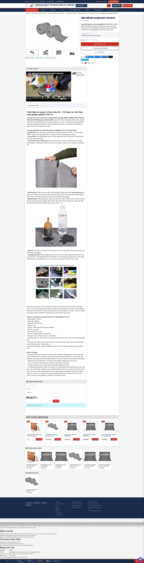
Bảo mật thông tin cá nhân (94, 510)
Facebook (90, 56)
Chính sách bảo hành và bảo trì (94, 505)
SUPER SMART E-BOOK (60, 503)
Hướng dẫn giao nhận (76, 505)
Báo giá (39, 439)
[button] (117, 430)
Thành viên (58, 509)
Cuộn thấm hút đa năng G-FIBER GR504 (46, 465)
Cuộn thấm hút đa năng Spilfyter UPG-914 (75, 465)
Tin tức (57, 505)
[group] (52, 32)
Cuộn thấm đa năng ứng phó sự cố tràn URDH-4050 (104, 465)
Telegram (86, 59)
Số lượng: (83, 40)
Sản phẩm (58, 501)
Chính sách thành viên (93, 501)
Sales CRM (117, 5)
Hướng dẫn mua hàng (76, 501)
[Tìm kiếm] (109, 5)
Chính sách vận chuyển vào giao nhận (95, 508)
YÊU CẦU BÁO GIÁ (100, 44)
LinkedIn (105, 56)
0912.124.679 (100, 1)
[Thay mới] (37, 397)
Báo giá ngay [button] (114, 1)
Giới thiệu (58, 507)
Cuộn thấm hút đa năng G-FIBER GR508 (60, 465)
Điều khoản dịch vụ (76, 507)
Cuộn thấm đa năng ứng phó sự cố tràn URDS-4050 (90, 465)
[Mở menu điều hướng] (26, 5)
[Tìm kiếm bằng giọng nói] (105, 5)
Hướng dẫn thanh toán (77, 503)
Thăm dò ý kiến (59, 513)
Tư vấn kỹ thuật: (101, 52)
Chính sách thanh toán (93, 503)
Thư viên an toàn (59, 514)
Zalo (107, 1)
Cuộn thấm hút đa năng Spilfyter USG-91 (31, 490)
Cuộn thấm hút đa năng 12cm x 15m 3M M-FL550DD (31, 465)
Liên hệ (57, 511)
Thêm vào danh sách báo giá (100, 48)
